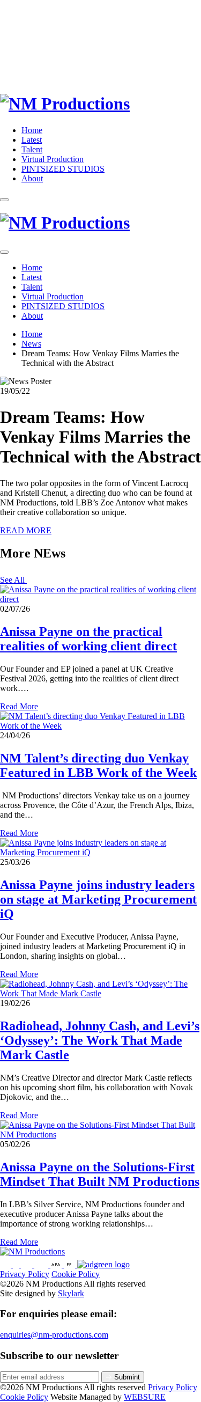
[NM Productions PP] (70, 1264)
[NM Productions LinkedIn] (27, 1264)
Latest (31, 139)
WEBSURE (145, 1396)
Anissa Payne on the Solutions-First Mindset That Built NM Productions (99, 1174)
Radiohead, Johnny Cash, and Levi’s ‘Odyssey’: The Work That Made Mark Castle (99, 1040)
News (31, 343)
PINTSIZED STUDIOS (63, 168)
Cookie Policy (75, 1274)
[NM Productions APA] (57, 1264)
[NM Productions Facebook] (17, 1264)
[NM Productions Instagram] (6, 1264)
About (32, 178)
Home (31, 130)
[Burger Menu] (4, 199)
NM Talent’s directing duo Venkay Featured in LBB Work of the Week (98, 765)
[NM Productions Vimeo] (42, 1264)
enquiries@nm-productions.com (54, 1334)
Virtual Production (52, 159)
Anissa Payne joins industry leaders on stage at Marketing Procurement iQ (98, 899)
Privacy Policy (24, 1274)
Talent (31, 149)
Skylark (71, 1293)
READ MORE (25, 530)
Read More (19, 706)
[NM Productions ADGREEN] (103, 1264)
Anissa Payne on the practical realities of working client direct (88, 639)
